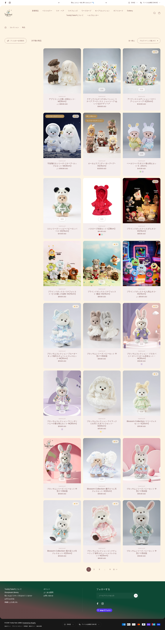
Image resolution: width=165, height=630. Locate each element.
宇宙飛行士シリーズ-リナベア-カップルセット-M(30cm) (62, 164)
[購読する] (136, 596)
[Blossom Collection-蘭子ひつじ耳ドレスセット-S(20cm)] (102, 460)
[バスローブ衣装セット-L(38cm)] (102, 200)
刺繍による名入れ (11, 602)
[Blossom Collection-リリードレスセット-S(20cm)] (141, 393)
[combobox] (133, 2)
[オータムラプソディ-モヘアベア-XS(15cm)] (102, 135)
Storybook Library (12, 592)
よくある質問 (48, 592)
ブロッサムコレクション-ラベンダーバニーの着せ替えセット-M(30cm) (62, 422)
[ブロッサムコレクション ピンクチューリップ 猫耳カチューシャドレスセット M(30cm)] (102, 522)
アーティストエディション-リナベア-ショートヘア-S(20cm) (141, 100)
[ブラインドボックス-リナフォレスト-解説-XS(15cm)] (102, 263)
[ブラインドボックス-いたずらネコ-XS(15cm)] (141, 200)
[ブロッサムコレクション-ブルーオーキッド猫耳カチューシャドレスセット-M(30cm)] (62, 325)
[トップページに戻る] (5, 27)
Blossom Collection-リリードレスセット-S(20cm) (141, 422)
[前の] (59, 2)
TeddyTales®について (13, 589)
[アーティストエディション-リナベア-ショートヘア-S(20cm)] (141, 71)
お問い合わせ (48, 596)
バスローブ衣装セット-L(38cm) (101, 228)
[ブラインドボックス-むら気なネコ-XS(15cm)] (141, 263)
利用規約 (26, 626)
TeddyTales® (62, 96)
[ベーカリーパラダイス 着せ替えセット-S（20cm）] (141, 135)
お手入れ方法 (9, 599)
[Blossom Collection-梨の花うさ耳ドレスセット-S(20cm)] (62, 522)
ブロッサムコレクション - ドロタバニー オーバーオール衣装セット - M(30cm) (141, 356)
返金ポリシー (8, 626)
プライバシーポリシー (17, 626)
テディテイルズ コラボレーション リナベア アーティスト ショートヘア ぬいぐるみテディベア (102, 101)
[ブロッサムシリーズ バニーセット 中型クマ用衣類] (102, 325)
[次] (106, 2)
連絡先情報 (39, 626)
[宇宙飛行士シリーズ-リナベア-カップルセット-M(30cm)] (62, 135)
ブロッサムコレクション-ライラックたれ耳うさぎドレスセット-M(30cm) (102, 423)
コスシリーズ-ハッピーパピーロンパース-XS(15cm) (62, 229)
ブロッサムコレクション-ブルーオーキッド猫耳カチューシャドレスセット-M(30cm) (62, 356)
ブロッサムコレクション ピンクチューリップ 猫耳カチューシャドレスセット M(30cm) (102, 553)
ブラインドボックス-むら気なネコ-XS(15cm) (141, 292)
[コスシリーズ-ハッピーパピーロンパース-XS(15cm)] (62, 200)
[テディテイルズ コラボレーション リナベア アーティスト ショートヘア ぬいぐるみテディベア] (102, 71)
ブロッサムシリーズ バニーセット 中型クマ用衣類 (102, 354)
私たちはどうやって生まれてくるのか (18, 596)
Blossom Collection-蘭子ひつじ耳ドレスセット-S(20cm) (102, 490)
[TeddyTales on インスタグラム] (102, 603)
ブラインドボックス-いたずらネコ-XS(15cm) (141, 229)
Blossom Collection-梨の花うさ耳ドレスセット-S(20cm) (62, 552)
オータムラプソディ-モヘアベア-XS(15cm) (102, 164)
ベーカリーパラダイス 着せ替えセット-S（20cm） (141, 164)
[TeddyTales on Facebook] (97, 603)
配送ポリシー (32, 626)
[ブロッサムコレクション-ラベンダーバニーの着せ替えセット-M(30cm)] (62, 393)
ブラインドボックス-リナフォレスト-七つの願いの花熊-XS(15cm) (62, 292)
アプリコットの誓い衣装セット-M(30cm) (62, 100)
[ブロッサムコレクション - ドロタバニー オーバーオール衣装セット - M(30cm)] (141, 325)
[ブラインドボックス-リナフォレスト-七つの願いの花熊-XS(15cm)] (62, 263)
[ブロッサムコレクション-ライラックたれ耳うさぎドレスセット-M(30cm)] (102, 393)
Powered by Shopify (29, 623)
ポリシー (47, 589)
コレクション (14, 27)
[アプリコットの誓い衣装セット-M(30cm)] (62, 71)
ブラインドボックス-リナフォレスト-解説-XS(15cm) (102, 292)
